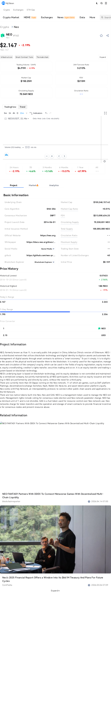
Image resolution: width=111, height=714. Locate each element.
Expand (103, 57)
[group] (14, 107)
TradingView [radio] (10, 106)
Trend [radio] (22, 106)
